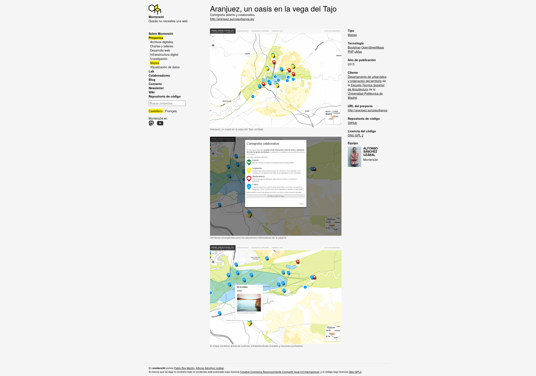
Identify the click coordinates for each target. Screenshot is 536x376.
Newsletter (156, 88)
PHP (351, 51)
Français (171, 111)
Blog (152, 79)
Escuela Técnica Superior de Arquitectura (366, 87)
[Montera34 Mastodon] (151, 124)
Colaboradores (159, 75)
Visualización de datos (165, 67)
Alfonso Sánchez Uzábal (370, 151)
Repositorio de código (165, 96)
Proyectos (156, 38)
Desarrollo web (160, 50)
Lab (151, 71)
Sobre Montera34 (161, 33)
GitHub (352, 123)
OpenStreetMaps (372, 47)
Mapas (154, 63)
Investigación (159, 59)
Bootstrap (354, 47)
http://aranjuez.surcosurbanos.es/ (232, 19)
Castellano (156, 111)
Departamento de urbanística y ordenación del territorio (367, 79)
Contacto (155, 84)
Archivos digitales (161, 42)
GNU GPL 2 (355, 135)
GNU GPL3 (355, 371)
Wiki (152, 92)
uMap (358, 51)
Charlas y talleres (161, 46)
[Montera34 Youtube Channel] (160, 124)
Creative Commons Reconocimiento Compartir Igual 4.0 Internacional (279, 371)
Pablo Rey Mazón (184, 368)
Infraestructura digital (164, 54)
